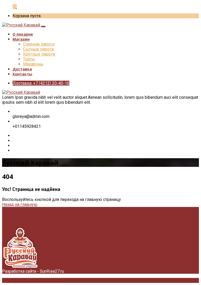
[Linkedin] (14, 145)
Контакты (22, 74)
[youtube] (14, 150)
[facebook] (14, 135)
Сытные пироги (38, 49)
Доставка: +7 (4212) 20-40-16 (41, 83)
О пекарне (23, 34)
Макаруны (33, 64)
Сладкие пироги (38, 44)
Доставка (22, 69)
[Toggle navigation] (43, 26)
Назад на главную (19, 204)
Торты (29, 59)
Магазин (21, 39)
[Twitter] (14, 140)
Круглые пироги (39, 54)
